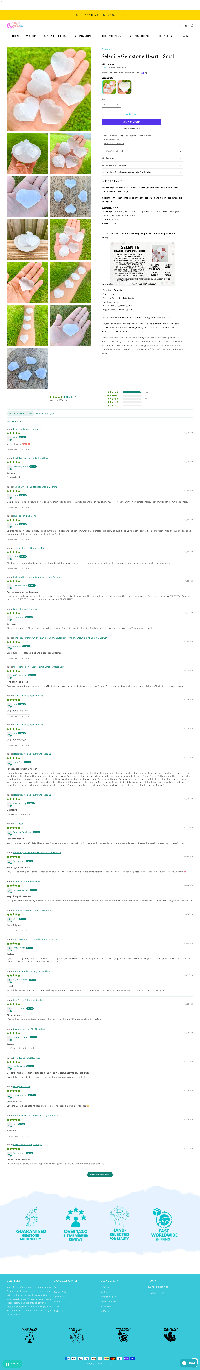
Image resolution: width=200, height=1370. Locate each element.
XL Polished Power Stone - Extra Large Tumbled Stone (39, 666)
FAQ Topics (105, 1311)
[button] (180, 25)
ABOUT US (105, 1287)
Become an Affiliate (109, 1301)
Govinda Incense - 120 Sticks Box (29, 1029)
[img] (62, 397)
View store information (114, 143)
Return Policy (60, 1297)
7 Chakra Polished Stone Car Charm (30, 548)
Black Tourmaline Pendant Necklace (30, 458)
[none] (109, 87)
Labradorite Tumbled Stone (26, 881)
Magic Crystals (96, 1364)
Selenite (118, 290)
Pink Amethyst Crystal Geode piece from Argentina (37, 577)
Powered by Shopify (107, 1364)
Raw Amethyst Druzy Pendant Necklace (32, 910)
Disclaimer (58, 1311)
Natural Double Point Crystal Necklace (31, 971)
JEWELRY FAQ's (60, 1301)
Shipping (105, 68)
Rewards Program (108, 1297)
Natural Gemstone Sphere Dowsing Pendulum (35, 1115)
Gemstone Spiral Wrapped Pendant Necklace (35, 939)
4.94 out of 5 (70, 397)
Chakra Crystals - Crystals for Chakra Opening (35, 486)
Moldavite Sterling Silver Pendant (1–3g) (32, 753)
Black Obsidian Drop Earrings (27, 1144)
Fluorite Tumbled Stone (24, 515)
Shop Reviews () (45, 413)
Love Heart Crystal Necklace (26, 1057)
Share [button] (107, 49)
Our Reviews (106, 1306)
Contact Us (58, 1306)
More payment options (131, 128)
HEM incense (19, 823)
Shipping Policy (60, 1292)
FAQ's (56, 1287)
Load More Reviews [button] (100, 1174)
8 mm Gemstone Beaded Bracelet (29, 695)
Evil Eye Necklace (21, 1086)
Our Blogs (105, 1292)
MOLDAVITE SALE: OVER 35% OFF (98, 15)
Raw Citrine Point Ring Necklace (28, 1000)
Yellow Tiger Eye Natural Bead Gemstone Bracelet (37, 852)
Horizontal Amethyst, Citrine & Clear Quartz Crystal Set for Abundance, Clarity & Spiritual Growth (60, 637)
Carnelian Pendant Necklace (27, 429)
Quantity (105, 99)
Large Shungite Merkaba (25, 609)
